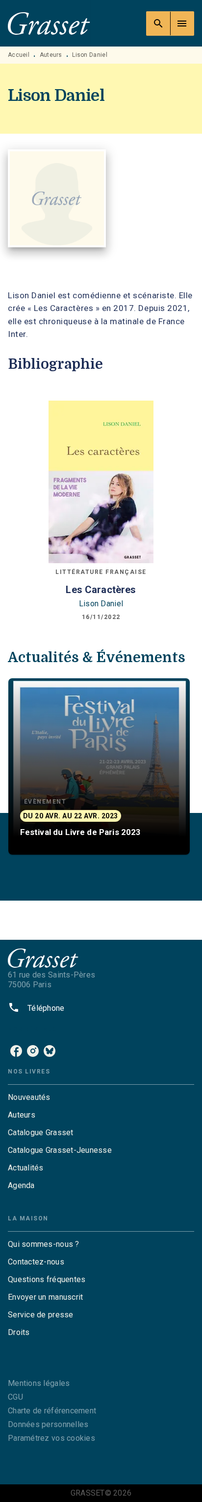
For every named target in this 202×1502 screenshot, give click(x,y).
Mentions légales (39, 1383)
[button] (99, 766)
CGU (15, 1397)
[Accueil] (49, 23)
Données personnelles (48, 1424)
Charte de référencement (52, 1410)
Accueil (18, 54)
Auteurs (51, 54)
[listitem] (16, 1051)
